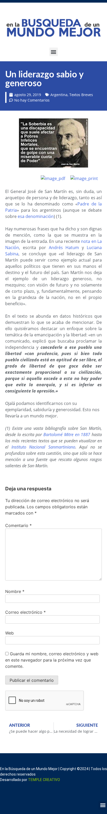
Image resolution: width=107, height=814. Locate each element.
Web (9, 633)
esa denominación (36, 216)
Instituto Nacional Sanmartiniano (43, 447)
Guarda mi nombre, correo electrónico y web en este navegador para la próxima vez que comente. (51, 660)
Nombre (14, 591)
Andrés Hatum (64, 247)
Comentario (18, 525)
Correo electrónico (25, 612)
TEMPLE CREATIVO (44, 780)
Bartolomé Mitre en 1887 (66, 434)
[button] (53, 52)
